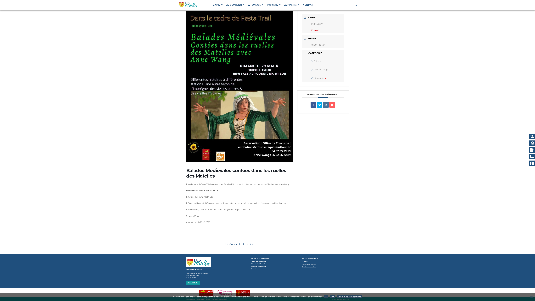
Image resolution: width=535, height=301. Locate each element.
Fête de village (321, 69)
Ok (326, 297)
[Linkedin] (326, 105)
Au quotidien (234, 4)
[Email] (332, 105)
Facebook (305, 262)
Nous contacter (193, 283)
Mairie (216, 4)
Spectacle (319, 78)
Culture (317, 61)
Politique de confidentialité (349, 297)
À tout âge (254, 4)
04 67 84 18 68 (191, 277)
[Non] (531, 297)
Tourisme (272, 4)
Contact (308, 4)
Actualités (290, 4)
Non (332, 297)
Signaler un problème (309, 267)
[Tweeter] (319, 105)
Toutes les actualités (309, 264)
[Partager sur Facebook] (313, 105)
